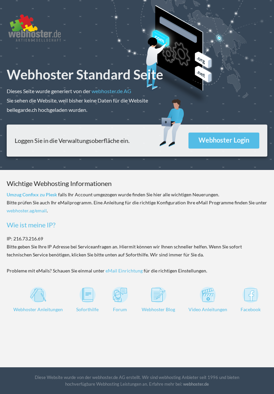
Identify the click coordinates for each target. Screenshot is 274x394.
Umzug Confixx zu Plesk (32, 194)
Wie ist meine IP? (31, 225)
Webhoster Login (223, 140)
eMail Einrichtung (124, 270)
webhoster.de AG (111, 91)
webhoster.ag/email (27, 210)
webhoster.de (196, 384)
